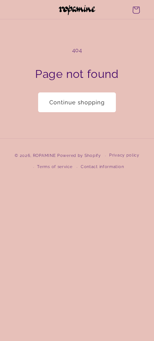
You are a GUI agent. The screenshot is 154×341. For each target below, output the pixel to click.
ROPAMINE (44, 155)
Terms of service (54, 166)
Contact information (102, 166)
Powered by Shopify (79, 155)
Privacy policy (124, 155)
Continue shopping (77, 102)
